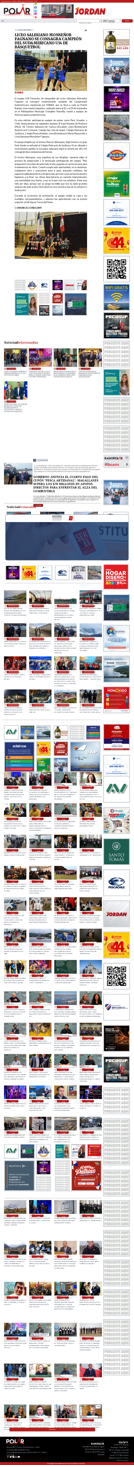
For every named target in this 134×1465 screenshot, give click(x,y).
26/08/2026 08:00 (38, 1216)
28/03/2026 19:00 (12, 401)
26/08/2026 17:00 (13, 1101)
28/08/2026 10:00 (64, 605)
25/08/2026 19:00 (88, 1338)
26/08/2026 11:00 (63, 1132)
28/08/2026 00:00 (13, 705)
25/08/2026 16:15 (38, 1420)
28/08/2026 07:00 (39, 639)
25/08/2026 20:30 (38, 1338)
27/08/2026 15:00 (13, 850)
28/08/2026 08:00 (13, 639)
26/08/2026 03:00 (63, 1256)
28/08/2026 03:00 (39, 672)
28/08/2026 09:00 (89, 605)
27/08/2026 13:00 (88, 850)
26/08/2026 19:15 (13, 1038)
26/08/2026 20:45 (13, 1007)
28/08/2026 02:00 (64, 672)
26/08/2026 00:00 (38, 1297)
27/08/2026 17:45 (63, 787)
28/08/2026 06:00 (43, 460)
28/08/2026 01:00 (89, 672)
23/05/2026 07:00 (62, 368)
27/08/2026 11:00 (38, 881)
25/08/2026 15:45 (88, 1420)
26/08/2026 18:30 (88, 1038)
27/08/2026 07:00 (38, 913)
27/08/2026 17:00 (13, 819)
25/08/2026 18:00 (13, 1379)
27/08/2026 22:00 (64, 705)
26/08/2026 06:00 (88, 1216)
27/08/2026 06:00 (63, 913)
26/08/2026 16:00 (38, 1101)
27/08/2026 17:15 (88, 787)
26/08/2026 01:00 (13, 1297)
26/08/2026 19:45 (88, 1007)
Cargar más (52, 1429)
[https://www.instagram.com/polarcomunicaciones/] (36, 14)
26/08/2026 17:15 (88, 1069)
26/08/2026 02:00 (88, 1256)
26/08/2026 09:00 (13, 1216)
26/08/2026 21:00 (88, 975)
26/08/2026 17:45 (63, 1069)
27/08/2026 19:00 (38, 787)
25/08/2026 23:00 (63, 1297)
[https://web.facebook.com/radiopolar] (36, 7)
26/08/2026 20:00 (63, 1007)
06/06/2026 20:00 (37, 368)
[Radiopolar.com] (2, 21)
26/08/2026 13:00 (13, 1132)
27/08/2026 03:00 (38, 944)
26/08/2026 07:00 (63, 1216)
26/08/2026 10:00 (88, 1132)
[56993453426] (36, 5)
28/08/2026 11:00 (39, 605)
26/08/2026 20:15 (38, 1007)
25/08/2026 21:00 (13, 1338)
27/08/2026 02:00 (63, 944)
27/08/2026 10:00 (63, 881)
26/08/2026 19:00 (38, 1038)
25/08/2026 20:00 (63, 1338)
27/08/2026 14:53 (38, 850)
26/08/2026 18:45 (63, 1038)
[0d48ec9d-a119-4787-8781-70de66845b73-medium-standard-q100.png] (17, 16)
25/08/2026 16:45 (13, 1420)
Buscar (127, 21)
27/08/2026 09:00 (88, 881)
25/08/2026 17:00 (88, 1379)
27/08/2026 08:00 (13, 913)
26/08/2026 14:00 (88, 1101)
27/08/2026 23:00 (39, 705)
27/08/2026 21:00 (89, 705)
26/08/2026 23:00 (38, 975)
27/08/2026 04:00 (13, 944)
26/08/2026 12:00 (38, 1132)
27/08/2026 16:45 (38, 819)
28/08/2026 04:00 (13, 672)
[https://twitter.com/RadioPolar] (36, 10)
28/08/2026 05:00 (89, 639)
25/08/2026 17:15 (63, 1379)
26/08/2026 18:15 (13, 1069)
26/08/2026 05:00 (13, 1256)
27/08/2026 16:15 (63, 819)
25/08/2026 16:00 (63, 1420)
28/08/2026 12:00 (13, 605)
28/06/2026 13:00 (12, 368)
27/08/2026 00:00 (13, 975)
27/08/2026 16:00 (88, 819)
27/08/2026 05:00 (88, 913)
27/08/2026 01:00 (88, 944)
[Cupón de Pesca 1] (18, 484)
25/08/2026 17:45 (38, 1379)
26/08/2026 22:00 (63, 975)
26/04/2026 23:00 (87, 368)
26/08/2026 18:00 (38, 1069)
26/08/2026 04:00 (38, 1256)
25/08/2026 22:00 (88, 1297)
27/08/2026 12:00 (13, 881)
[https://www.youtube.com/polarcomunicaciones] (36, 17)
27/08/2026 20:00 (13, 787)
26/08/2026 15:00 (63, 1101)
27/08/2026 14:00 (63, 850)
